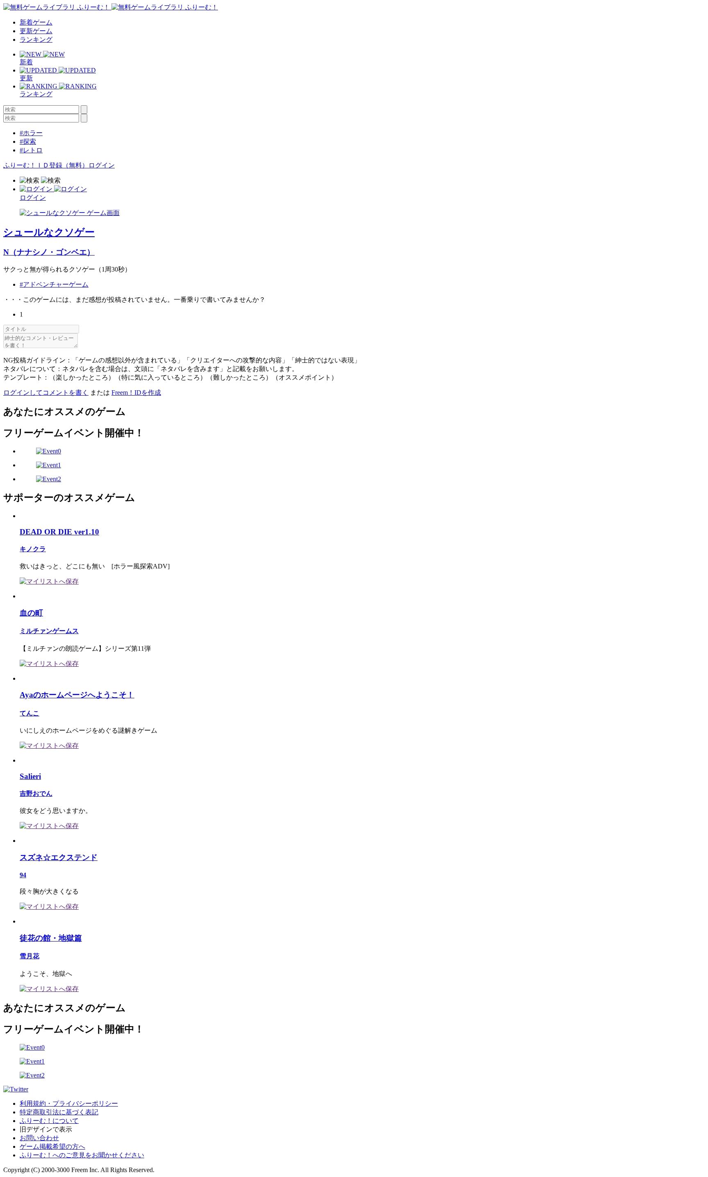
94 (23, 874)
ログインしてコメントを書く (45, 392)
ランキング (36, 39)
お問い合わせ (39, 1137)
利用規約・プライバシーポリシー (69, 1103)
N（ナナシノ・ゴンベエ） (49, 252)
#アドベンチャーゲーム (54, 284)
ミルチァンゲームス (49, 630)
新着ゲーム (36, 22)
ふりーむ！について (49, 1120)
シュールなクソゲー (49, 232)
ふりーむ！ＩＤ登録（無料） (45, 165)
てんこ (29, 713)
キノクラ (33, 548)
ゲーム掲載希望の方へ (52, 1146)
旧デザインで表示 (46, 1129)
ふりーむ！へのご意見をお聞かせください (82, 1155)
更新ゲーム (36, 30)
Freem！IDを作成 (136, 392)
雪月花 (29, 956)
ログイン (101, 165)
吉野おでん (36, 793)
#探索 (28, 141)
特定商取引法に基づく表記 (59, 1112)
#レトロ (31, 150)
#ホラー (31, 132)
